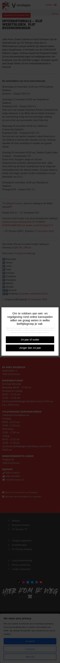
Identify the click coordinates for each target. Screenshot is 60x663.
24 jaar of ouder (30, 339)
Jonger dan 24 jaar (30, 347)
